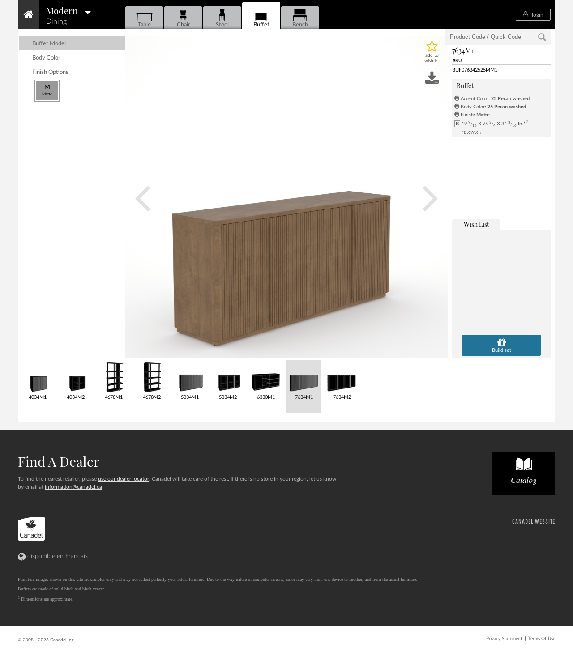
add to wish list (432, 58)
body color (46, 58)
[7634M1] (303, 377)
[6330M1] (265, 377)
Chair (183, 24)
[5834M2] (227, 377)
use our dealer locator (123, 479)
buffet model (49, 44)
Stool (222, 24)
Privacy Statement (504, 638)
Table (144, 24)
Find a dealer (58, 461)
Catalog (524, 479)
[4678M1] (113, 377)
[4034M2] (75, 377)
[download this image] (432, 79)
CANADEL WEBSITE (533, 521)
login (536, 14)
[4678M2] (151, 377)
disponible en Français (57, 556)
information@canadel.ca (73, 487)
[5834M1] (189, 377)
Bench (300, 24)
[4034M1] (37, 377)
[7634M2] (341, 377)
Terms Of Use (541, 638)
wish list (476, 224)
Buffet (261, 24)
